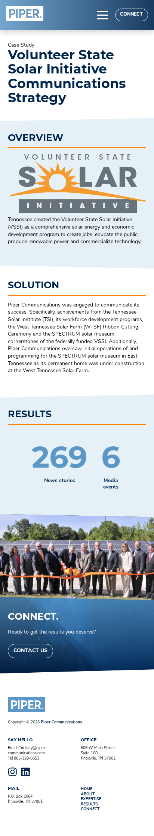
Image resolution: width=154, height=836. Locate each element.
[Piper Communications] (24, 13)
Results (89, 804)
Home (86, 789)
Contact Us (30, 651)
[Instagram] (13, 772)
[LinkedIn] (26, 772)
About (88, 794)
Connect (131, 14)
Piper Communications (61, 722)
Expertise (91, 799)
